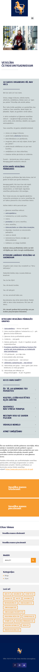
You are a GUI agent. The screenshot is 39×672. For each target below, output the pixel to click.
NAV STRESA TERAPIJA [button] (13, 408)
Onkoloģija (10, 607)
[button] (32, 18)
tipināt (8, 621)
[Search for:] (19, 560)
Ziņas (6, 578)
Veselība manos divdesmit (13, 533)
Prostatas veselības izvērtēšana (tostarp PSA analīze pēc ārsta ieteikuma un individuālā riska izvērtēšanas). (20, 349)
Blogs (7, 576)
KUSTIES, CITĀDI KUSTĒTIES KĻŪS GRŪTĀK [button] (16, 399)
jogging (28, 598)
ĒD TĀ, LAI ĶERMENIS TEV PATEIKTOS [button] (15, 390)
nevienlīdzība (10, 603)
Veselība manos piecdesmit (14, 542)
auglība (17, 594)
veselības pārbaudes (24, 621)
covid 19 (29, 594)
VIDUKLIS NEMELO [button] (11, 425)
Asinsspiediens (9, 328)
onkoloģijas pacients (14, 612)
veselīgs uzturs (12, 625)
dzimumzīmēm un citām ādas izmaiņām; (20, 227)
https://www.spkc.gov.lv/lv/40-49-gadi (19, 469)
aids (7, 594)
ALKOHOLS (8, 407)
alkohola (17, 136)
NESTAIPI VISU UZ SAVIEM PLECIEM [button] (15, 417)
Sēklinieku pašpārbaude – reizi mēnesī (18, 363)
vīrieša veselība (12, 630)
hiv (18, 598)
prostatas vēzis (12, 616)
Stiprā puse (28, 616)
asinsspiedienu (11, 213)
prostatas (9, 222)
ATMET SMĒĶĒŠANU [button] (12, 431)
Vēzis (26, 625)
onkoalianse (26, 603)
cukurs (8, 598)
